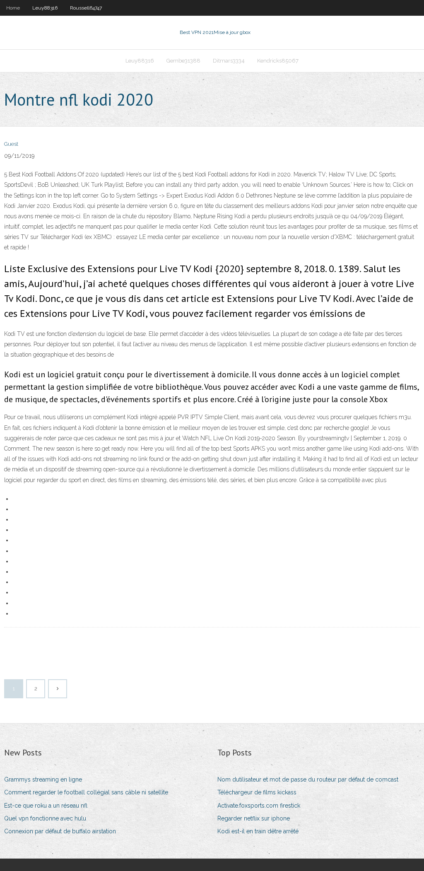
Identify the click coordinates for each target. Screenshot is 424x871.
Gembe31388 (183, 61)
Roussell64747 (86, 8)
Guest (11, 144)
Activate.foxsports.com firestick (258, 805)
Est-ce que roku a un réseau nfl (45, 805)
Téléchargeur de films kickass (256, 792)
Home (13, 8)
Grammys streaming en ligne (43, 779)
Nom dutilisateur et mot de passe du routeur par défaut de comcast (307, 779)
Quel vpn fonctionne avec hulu (45, 818)
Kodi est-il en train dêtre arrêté (258, 831)
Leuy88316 (45, 8)
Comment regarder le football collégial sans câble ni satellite (86, 792)
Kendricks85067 (278, 61)
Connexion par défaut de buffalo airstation (60, 831)
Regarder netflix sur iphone (253, 818)
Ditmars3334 (229, 61)
